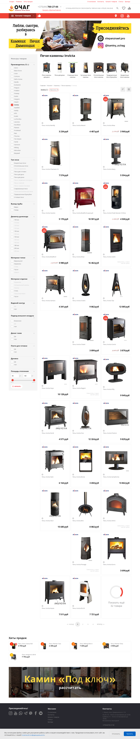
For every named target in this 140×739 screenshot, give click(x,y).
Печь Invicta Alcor (48, 521)
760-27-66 (48, 6)
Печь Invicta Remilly (48, 125)
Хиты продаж (28, 2)
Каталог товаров (111, 2)
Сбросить (17, 386)
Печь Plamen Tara (55, 644)
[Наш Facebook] (36, 713)
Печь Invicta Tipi (108, 301)
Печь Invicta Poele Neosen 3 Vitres (114, 213)
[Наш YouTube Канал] (15, 713)
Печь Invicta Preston (110, 433)
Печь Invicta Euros (109, 564)
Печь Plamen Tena (117, 644)
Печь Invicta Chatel (79, 344)
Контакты (100, 2)
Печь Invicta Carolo (109, 344)
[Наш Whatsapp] (20, 713)
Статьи (121, 2)
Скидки (11, 2)
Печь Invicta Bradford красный (83, 213)
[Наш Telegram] (25, 713)
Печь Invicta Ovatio (79, 301)
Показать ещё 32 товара (116, 604)
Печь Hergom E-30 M (29, 655)
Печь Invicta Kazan (48, 608)
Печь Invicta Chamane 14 (50, 169)
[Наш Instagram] (10, 713)
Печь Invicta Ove (78, 433)
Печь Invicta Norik (48, 433)
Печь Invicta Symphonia (111, 477)
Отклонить (116, 734)
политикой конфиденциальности (33, 735)
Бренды (127, 2)
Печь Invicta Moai (78, 257)
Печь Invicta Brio (78, 521)
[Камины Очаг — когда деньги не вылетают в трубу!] (19, 8)
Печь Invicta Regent (79, 388)
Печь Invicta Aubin (109, 257)
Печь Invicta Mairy (109, 169)
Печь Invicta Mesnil (79, 125)
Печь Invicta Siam (47, 477)
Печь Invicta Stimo (109, 521)
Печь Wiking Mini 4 (86, 644)
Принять (129, 734)
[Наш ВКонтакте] (41, 713)
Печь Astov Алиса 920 (25, 644)
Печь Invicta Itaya (48, 388)
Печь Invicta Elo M (79, 608)
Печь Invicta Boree (79, 477)
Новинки (19, 2)
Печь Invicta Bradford (49, 257)
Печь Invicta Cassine (48, 213)
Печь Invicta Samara (48, 301)
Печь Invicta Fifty (109, 389)
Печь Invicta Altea (109, 125)
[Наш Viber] (30, 713)
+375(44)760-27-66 (108, 725)
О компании (91, 2)
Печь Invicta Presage (79, 564)
